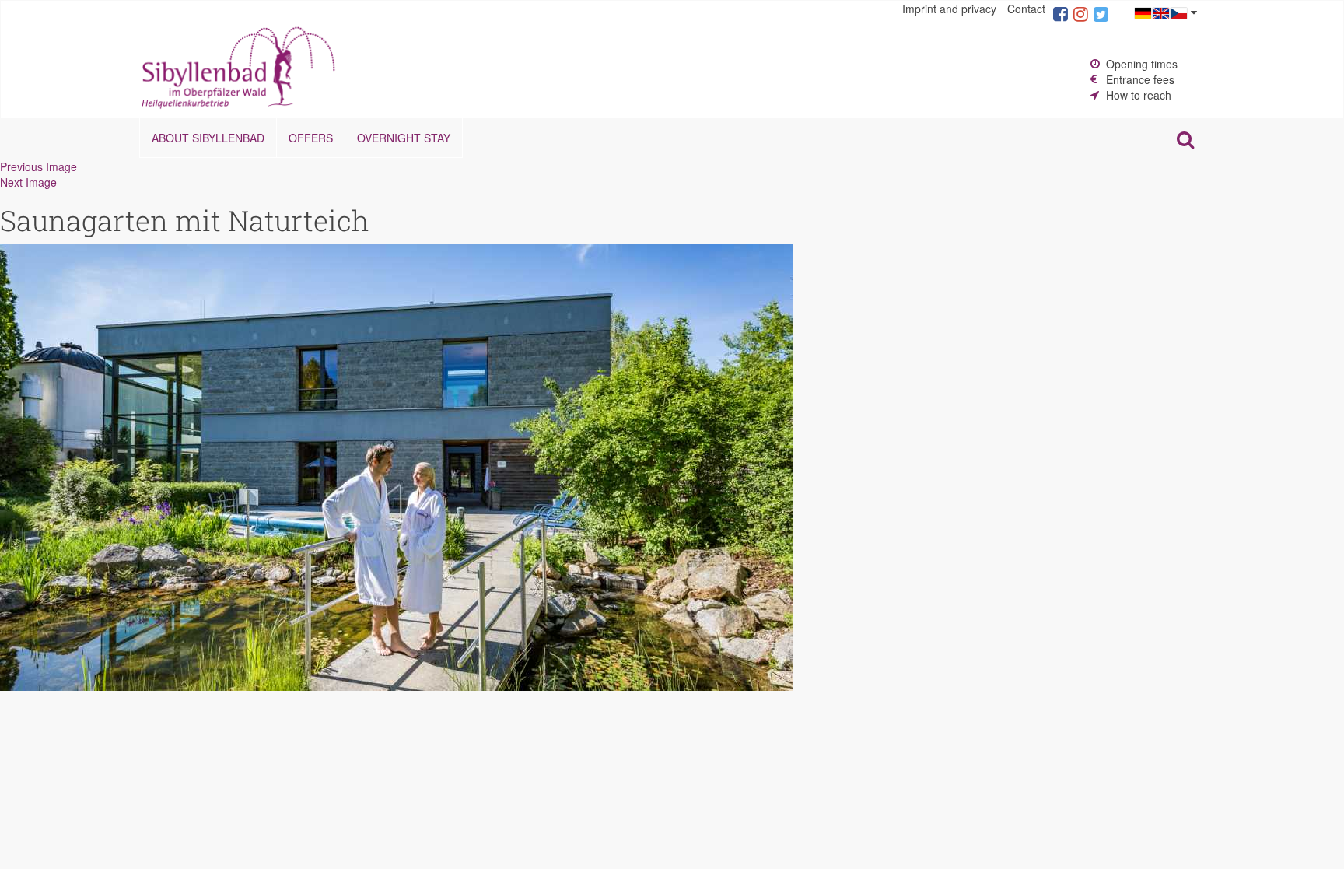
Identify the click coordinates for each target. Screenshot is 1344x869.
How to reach (1138, 95)
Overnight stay (403, 137)
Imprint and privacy (949, 8)
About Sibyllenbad (208, 137)
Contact (1026, 8)
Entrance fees (1140, 79)
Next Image (28, 182)
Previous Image (38, 166)
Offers (311, 137)
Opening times (1142, 64)
